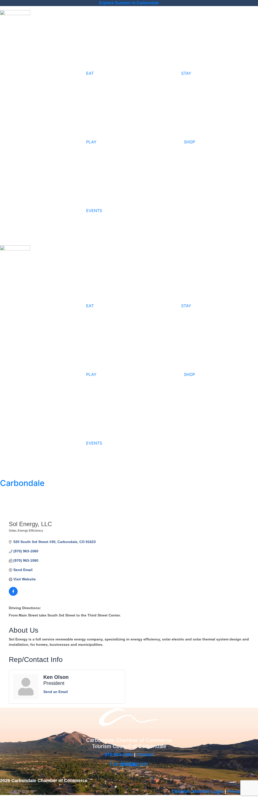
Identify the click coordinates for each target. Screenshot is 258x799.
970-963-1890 (119, 754)
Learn (65, 33)
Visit (9, 33)
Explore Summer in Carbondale (129, 3)
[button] (45, 267)
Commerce (36, 33)
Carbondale (22, 483)
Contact (145, 754)
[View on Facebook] (13, 594)
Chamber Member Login (197, 791)
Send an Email (55, 692)
